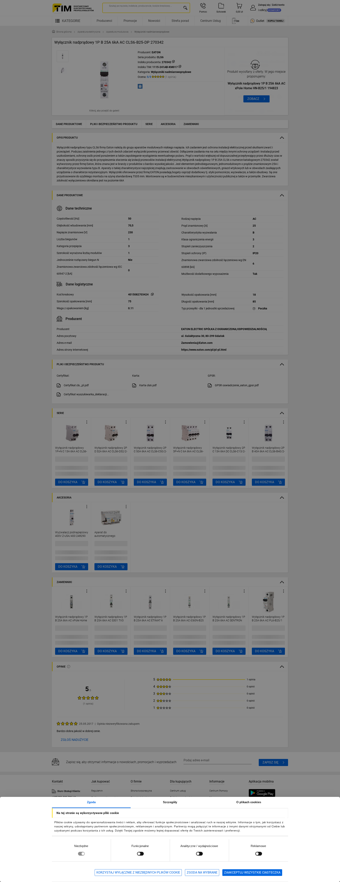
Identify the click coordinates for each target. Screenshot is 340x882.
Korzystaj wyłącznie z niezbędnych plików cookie (138, 872)
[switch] (140, 853)
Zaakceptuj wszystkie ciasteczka (252, 872)
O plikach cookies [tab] (248, 802)
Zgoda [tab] (91, 802)
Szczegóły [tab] (170, 802)
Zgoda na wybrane (202, 872)
